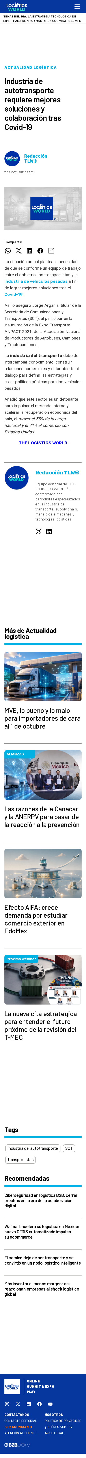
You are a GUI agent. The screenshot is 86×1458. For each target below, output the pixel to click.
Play (31, 1392)
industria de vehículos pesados (35, 281)
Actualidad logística (30, 67)
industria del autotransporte (33, 1148)
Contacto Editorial (20, 1421)
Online (33, 1381)
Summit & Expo (40, 1387)
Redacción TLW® (35, 159)
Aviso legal (54, 1433)
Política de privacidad (63, 1421)
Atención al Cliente (20, 1433)
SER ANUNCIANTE (18, 1427)
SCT (69, 1148)
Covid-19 (13, 294)
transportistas (20, 1159)
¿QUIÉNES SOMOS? (59, 1427)
